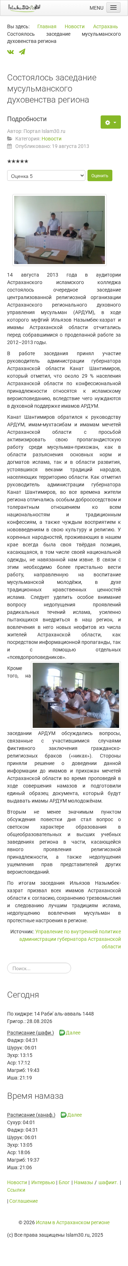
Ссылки (16, 1190)
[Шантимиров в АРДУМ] (59, 230)
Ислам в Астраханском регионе (73, 1222)
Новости (52, 139)
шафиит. (108, 1182)
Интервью (43, 1182)
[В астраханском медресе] (76, 695)
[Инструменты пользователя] (111, 122)
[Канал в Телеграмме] (24, 52)
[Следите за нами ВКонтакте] (12, 52)
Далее (73, 1033)
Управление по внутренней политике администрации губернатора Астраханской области (70, 939)
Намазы (83, 1182)
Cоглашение (23, 1201)
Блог (64, 1182)
